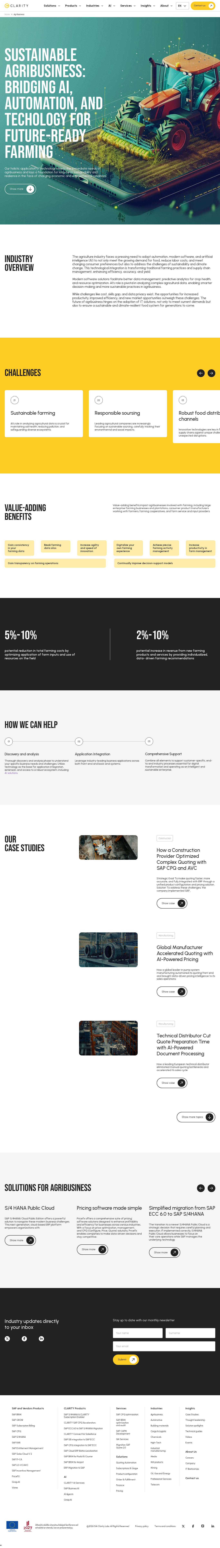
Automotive (156, 1420)
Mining (154, 1467)
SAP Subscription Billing (23, 1425)
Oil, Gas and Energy (160, 1473)
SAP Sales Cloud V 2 (22, 1454)
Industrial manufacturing (158, 1449)
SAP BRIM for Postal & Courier (78, 1456)
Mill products (157, 1462)
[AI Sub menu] (114, 6)
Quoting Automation (126, 1462)
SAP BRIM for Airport (74, 1462)
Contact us (192, 1478)
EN (179, 5)
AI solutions (11, 772)
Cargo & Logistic (158, 1431)
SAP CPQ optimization (127, 1414)
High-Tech (156, 1442)
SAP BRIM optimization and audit (122, 1423)
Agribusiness (157, 1414)
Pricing (119, 1491)
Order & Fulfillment (125, 1479)
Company (190, 1463)
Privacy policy (141, 1526)
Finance (120, 1485)
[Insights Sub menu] (154, 6)
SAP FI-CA (17, 1459)
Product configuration (126, 1474)
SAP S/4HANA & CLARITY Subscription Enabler (76, 1415)
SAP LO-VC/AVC (20, 1465)
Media (154, 1456)
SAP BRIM (16, 1414)
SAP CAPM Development (123, 1432)
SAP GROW (17, 1420)
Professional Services (161, 1479)
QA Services (122, 1439)
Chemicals (156, 1437)
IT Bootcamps (192, 1469)
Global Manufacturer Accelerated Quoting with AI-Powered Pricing (185, 953)
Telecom (155, 1484)
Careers (189, 1457)
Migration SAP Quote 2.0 (123, 1446)
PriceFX (16, 1476)
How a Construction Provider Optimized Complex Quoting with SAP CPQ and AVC (181, 859)
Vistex (15, 1487)
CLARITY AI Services (74, 1482)
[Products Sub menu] (80, 6)
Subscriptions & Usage (127, 1468)
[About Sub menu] (171, 6)
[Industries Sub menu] (102, 6)
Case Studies (192, 1414)
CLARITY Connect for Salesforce (80, 1434)
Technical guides (193, 1431)
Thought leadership (195, 1420)
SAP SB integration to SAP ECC (79, 1439)
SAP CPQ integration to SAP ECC (80, 1445)
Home (7, 14)
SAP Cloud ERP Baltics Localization (81, 1450)
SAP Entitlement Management (27, 1448)
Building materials (159, 1425)
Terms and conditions (165, 1526)
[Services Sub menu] (135, 6)
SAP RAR (16, 1442)
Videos (188, 1437)
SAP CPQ (16, 1431)
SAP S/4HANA (19, 1437)
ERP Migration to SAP (74, 1467)
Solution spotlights (194, 1425)
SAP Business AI (71, 1488)
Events (188, 1442)
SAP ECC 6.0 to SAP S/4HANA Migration (83, 1428)
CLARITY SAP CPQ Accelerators (80, 1422)
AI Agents (68, 1494)
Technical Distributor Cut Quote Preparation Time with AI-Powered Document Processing (184, 1045)
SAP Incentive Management (26, 1470)
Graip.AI (16, 1482)
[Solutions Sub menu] (59, 6)
